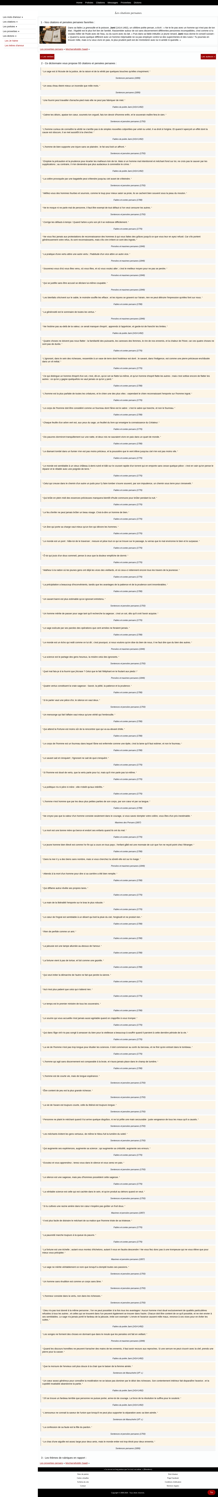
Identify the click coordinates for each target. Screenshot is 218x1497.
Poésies (89, 2)
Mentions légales (173, 1486)
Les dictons (10, 36)
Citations (100, 2)
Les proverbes (11, 31)
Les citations (10, 22)
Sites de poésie (83, 1474)
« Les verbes (47, 56)
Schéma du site (83, 1482)
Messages (113, 2)
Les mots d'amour (13, 17)
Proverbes (126, 2)
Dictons (137, 2)
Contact (83, 1486)
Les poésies (10, 26)
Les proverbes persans (51, 49)
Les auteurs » (208, 56)
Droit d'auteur (173, 1474)
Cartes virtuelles (83, 1478)
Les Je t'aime (11, 41)
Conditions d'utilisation (173, 1482)
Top (211, 1492)
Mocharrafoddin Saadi (77, 49)
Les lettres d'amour (14, 45)
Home (79, 2)
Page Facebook (173, 1478)
